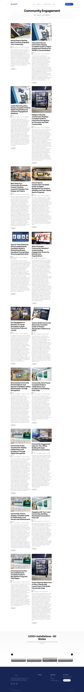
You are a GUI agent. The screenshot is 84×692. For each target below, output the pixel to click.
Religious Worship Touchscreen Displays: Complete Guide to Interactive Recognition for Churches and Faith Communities (40, 119)
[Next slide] (72, 654)
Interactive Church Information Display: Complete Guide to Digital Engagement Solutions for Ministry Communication (41, 46)
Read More (13, 68)
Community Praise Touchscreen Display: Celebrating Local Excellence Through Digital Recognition (18, 449)
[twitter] (14, 684)
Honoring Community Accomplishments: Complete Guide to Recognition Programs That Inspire (19, 574)
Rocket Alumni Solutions (55, 680)
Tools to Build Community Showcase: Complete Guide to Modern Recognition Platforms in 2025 (41, 326)
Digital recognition (46, 333)
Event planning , (36, 591)
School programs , (15, 257)
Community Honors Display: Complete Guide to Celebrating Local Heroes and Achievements (20, 516)
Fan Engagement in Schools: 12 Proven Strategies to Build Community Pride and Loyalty (19, 326)
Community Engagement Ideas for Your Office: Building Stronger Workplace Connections (41, 447)
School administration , (16, 47)
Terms (72, 690)
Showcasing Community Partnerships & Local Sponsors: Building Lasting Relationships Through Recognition (20, 386)
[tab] (31, 662)
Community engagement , (16, 194)
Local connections (46, 521)
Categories (39, 15)
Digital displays (13, 258)
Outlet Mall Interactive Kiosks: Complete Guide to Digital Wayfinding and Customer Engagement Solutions (20, 109)
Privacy (69, 690)
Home (34, 4)
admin (13, 256)
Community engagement (25, 47)
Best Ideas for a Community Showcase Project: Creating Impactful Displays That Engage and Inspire (19, 187)
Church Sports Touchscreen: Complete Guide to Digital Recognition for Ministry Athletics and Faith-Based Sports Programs (41, 187)
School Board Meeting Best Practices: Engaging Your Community (20, 42)
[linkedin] (17, 684)
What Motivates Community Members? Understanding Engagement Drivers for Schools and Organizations (40, 251)
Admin (13, 46)
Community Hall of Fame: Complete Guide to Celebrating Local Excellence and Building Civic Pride (41, 386)
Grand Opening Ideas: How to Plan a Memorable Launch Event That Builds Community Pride (42, 585)
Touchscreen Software (47, 4)
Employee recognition (46, 453)
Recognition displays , (37, 53)
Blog (54, 4)
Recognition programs (25, 194)
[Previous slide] (12, 654)
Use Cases (38, 4)
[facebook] (12, 684)
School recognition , (15, 333)
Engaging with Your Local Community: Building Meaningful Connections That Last (41, 515)
